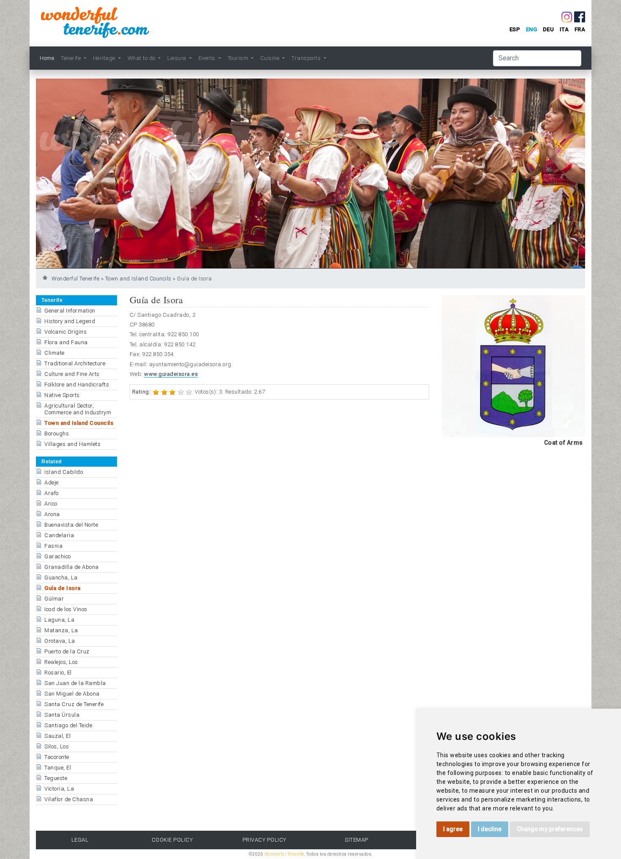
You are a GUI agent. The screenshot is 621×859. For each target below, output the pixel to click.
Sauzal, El (57, 736)
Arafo (51, 493)
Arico (50, 503)
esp (514, 29)
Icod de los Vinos (65, 609)
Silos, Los (56, 746)
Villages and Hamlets (72, 444)
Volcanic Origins (65, 332)
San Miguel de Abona (72, 693)
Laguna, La (59, 620)
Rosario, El (58, 672)
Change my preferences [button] (550, 829)
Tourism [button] (239, 58)
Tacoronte (56, 757)
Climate (54, 353)
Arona (52, 514)
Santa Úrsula (61, 715)
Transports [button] (306, 58)
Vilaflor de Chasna (68, 799)
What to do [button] (142, 58)
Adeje (51, 482)
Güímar (54, 598)
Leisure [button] (177, 58)
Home (47, 58)
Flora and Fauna (66, 342)
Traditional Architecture (74, 363)
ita (564, 29)
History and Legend (69, 321)
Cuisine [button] (270, 58)
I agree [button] (453, 829)
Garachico (57, 556)
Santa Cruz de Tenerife (74, 704)
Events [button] (208, 58)
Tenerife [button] (71, 58)
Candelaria (59, 535)
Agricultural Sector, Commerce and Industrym (77, 409)
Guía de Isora (62, 588)
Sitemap (356, 840)
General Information (69, 310)
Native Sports (62, 395)
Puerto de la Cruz (67, 651)
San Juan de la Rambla (75, 683)
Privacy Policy (264, 840)
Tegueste (55, 778)
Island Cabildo (63, 472)
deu (548, 29)
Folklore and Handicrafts (76, 384)
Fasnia (53, 546)
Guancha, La (61, 577)
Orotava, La (59, 641)
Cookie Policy (172, 840)
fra (580, 29)
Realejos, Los (61, 662)
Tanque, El (57, 767)
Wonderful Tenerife (75, 278)
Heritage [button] (105, 58)
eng (531, 29)
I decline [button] (489, 829)
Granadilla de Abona (71, 567)
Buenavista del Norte (71, 525)
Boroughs (56, 433)
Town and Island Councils (138, 278)
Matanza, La (61, 630)
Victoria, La (59, 789)
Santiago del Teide (68, 725)
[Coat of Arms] (513, 365)
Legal (80, 840)
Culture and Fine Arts (72, 374)
